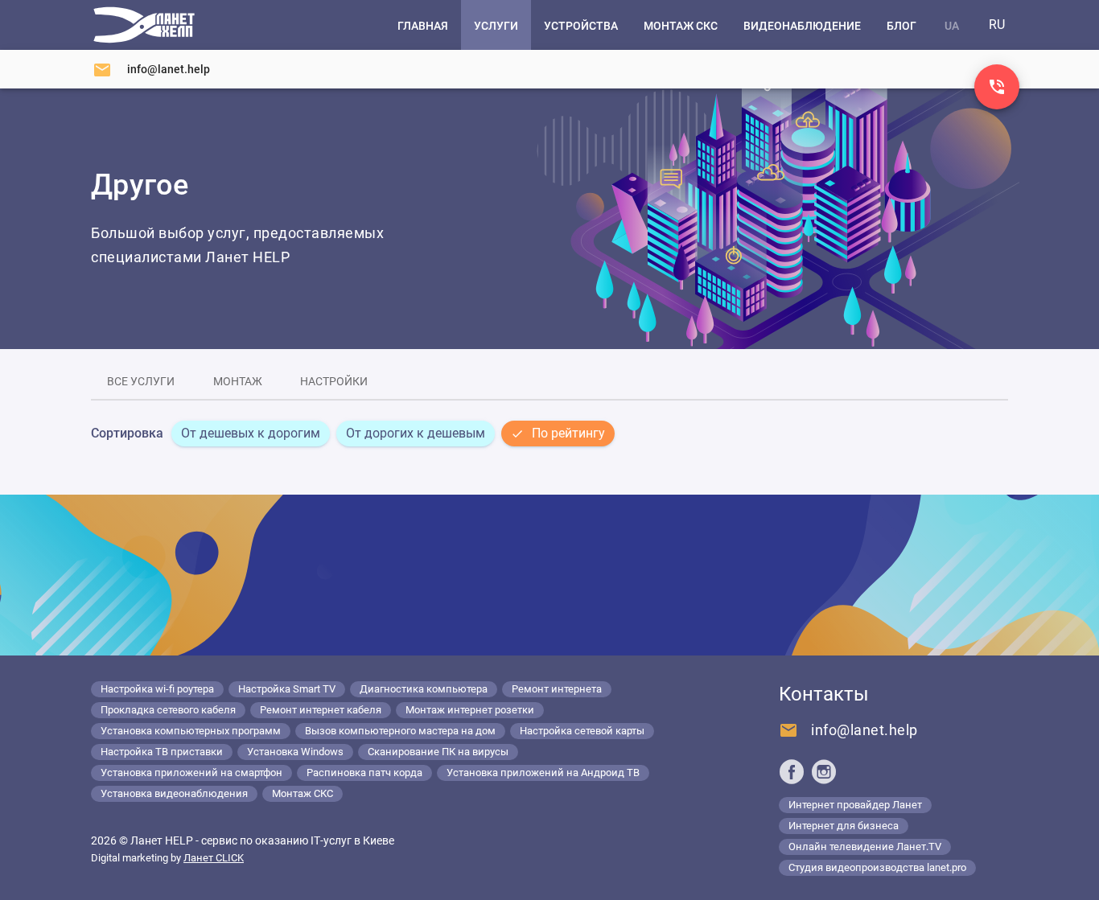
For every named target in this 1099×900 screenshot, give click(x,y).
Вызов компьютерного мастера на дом (400, 731)
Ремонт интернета (557, 689)
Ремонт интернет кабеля (320, 710)
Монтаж (237, 381)
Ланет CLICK (213, 858)
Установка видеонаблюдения (174, 793)
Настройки (334, 381)
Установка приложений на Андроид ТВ (543, 772)
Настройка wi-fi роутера (157, 689)
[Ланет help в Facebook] (792, 771)
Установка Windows (295, 752)
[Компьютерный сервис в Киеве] (144, 25)
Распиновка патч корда (364, 772)
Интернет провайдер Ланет (855, 805)
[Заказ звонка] (996, 86)
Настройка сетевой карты (582, 731)
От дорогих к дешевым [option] (415, 433)
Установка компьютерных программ (191, 731)
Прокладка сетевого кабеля (168, 710)
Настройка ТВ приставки (162, 752)
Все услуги (141, 381)
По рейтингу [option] (568, 433)
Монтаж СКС (302, 793)
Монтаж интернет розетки (469, 710)
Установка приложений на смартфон (191, 772)
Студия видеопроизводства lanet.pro (877, 867)
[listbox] (393, 433)
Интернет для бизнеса (843, 826)
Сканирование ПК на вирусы (438, 752)
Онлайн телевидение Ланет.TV (864, 846)
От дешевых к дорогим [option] (250, 433)
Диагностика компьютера (424, 689)
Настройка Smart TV (286, 689)
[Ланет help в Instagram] (824, 771)
